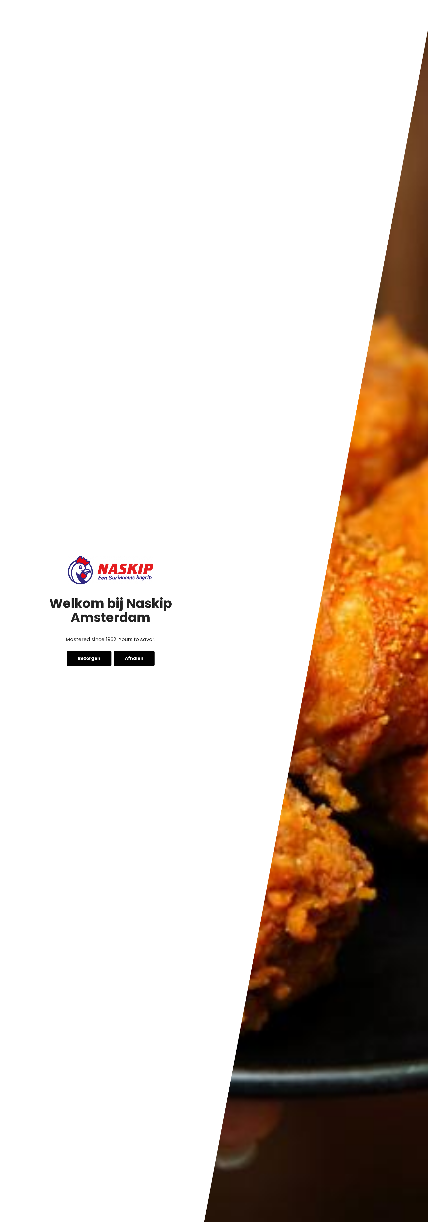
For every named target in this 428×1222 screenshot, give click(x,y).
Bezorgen (89, 658)
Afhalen (134, 658)
